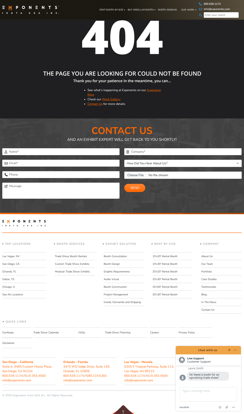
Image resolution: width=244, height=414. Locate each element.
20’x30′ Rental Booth (164, 279)
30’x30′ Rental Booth (164, 294)
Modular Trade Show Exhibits (72, 271)
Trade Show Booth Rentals (71, 256)
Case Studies (209, 279)
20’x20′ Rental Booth (164, 271)
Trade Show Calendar (46, 332)
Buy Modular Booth (140, 9)
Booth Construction (115, 287)
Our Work (187, 9)
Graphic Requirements (117, 271)
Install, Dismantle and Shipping (122, 302)
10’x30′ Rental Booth (164, 264)
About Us (207, 256)
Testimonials (208, 287)
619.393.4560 (35, 376)
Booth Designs (167, 9)
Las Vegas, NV (11, 256)
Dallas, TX (8, 279)
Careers (154, 332)
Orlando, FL (9, 271)
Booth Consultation (115, 256)
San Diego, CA (10, 264)
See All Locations (12, 294)
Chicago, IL (8, 287)
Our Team (207, 264)
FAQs (82, 332)
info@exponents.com (216, 9)
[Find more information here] (208, 378)
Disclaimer (8, 343)
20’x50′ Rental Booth (164, 287)
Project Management (116, 294)
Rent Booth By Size (111, 9)
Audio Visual (111, 279)
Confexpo (8, 332)
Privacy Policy (187, 332)
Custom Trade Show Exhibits (72, 264)
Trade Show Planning (117, 332)
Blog (204, 294)
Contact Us (95, 104)
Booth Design (112, 264)
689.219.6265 (96, 376)
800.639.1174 (212, 4)
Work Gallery (111, 99)
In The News (208, 302)
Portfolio (206, 271)
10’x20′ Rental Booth (164, 256)
